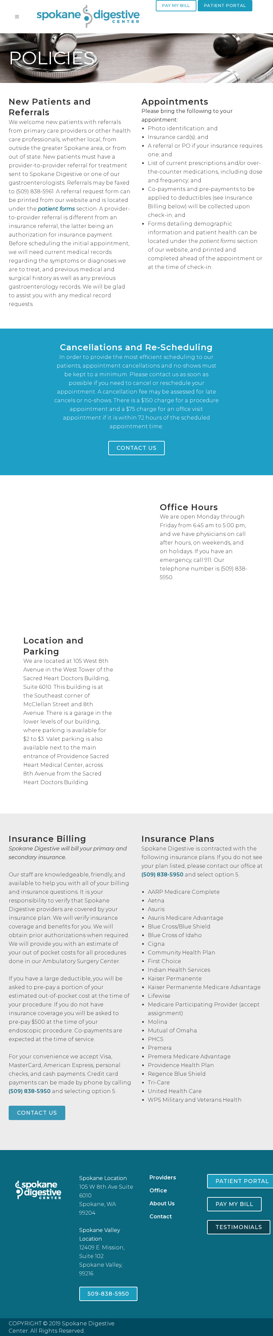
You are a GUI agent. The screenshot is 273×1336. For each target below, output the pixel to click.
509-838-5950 (108, 1294)
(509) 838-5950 (30, 1091)
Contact (160, 1216)
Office (158, 1190)
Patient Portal (225, 5)
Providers (162, 1177)
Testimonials (238, 1227)
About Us (162, 1203)
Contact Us (136, 448)
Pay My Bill (176, 5)
